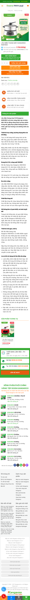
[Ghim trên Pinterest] (14, 84)
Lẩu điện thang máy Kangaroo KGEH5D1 (7, 340)
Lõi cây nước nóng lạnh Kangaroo (15, 553)
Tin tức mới (4, 477)
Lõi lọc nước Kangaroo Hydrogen (14, 551)
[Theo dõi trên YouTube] (24, 465)
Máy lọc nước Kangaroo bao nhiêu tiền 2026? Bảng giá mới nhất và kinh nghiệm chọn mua (7, 509)
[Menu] (2, 6)
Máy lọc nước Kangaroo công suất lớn (15, 549)
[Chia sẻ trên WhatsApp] (2, 84)
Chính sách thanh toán (15, 568)
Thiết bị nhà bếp (18, 10)
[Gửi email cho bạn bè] (11, 84)
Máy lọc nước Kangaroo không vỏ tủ (14, 538)
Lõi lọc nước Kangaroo (22, 486)
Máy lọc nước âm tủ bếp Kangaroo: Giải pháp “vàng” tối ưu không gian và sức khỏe (7, 531)
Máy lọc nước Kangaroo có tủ (14, 540)
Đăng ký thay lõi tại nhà (7, 484)
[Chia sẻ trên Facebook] (5, 84)
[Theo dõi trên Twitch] (27, 465)
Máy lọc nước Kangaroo (22, 479)
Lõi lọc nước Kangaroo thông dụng (15, 545)
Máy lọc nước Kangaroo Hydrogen (15, 547)
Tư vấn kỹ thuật (5, 481)
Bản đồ (3, 486)
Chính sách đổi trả (15, 572)
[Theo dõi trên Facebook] (15, 465)
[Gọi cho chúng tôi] (21, 465)
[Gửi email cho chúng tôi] (17, 465)
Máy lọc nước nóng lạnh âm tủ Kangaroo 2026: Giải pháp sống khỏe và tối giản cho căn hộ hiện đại (7, 516)
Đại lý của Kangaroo (6, 479)
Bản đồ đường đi (13, 401)
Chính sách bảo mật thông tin (15, 575)
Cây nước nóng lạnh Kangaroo (15, 557)
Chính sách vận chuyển (15, 565)
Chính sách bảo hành (15, 561)
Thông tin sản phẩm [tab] (9, 113)
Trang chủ (10, 10)
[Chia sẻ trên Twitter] (8, 84)
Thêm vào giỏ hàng (18, 63)
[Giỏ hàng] (28, 6)
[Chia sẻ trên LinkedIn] (17, 84)
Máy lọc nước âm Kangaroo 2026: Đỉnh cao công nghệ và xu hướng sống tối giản (6, 524)
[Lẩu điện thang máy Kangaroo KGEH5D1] (7, 329)
